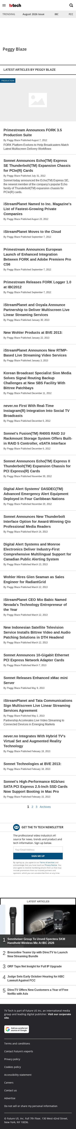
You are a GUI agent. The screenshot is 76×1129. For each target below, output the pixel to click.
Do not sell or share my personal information (30, 1106)
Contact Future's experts (18, 1051)
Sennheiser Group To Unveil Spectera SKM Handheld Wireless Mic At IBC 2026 (36, 941)
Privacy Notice (51, 865)
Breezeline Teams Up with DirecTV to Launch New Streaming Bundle (37, 954)
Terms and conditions (17, 1043)
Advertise (9, 1098)
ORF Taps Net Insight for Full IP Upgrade (34, 966)
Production (7, 80)
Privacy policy (12, 1059)
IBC (57, 14)
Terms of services (47, 862)
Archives (45, 807)
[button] (4, 5)
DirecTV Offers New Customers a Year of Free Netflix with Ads (37, 991)
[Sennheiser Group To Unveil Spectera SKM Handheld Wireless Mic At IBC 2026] (38, 926)
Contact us (10, 1090)
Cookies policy (12, 1067)
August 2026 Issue (33, 14)
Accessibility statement (17, 1074)
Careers (8, 1082)
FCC (71, 14)
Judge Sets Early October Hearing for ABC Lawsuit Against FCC (35, 978)
